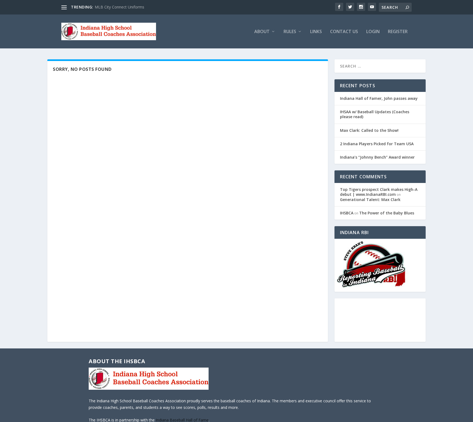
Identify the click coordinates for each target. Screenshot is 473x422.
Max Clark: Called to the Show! (369, 130)
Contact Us (344, 31)
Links (316, 31)
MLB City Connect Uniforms (119, 7)
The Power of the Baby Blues (386, 213)
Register (398, 31)
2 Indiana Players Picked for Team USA (377, 143)
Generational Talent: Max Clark (370, 199)
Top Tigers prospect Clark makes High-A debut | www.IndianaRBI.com (378, 192)
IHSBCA (346, 213)
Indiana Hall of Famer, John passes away (379, 98)
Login (373, 31)
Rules (290, 31)
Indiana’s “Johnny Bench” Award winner (377, 157)
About (262, 31)
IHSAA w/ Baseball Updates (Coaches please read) (374, 114)
